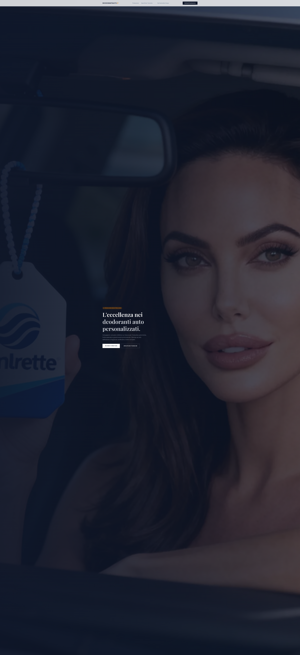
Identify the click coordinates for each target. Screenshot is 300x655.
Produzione (135, 3)
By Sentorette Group (163, 3)
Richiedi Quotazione (190, 3)
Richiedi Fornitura (111, 345)
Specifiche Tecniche (146, 3)
